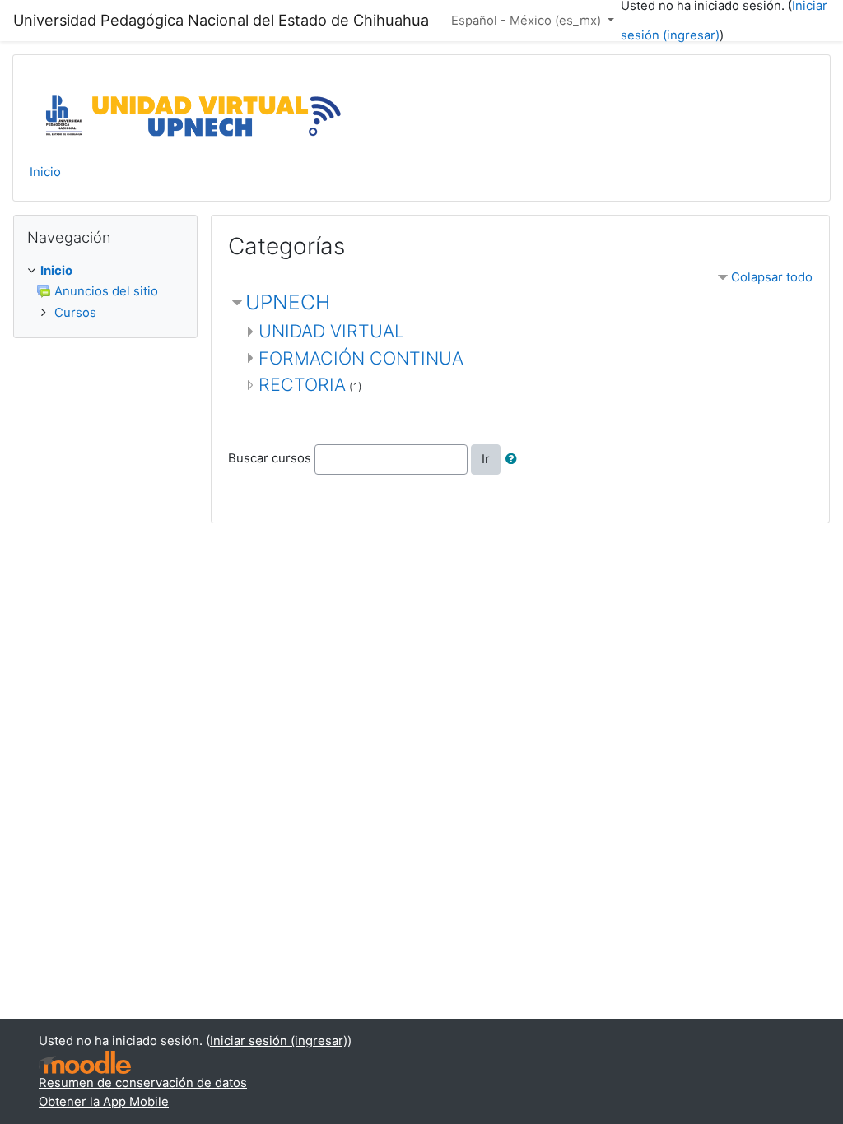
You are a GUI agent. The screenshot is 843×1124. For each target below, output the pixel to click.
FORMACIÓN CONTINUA (360, 358)
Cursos (75, 312)
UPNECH (287, 302)
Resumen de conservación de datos (143, 1082)
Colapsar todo (772, 277)
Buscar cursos (269, 459)
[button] (514, 459)
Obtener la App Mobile (104, 1101)
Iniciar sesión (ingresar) (278, 1040)
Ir (486, 459)
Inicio (45, 172)
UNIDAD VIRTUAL (331, 330)
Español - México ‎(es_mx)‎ (527, 20)
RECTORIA (302, 384)
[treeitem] (105, 271)
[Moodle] (85, 1063)
